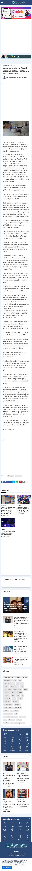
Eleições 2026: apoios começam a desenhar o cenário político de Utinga (21, 660)
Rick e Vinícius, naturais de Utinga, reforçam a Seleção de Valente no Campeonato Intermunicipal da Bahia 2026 (21, 621)
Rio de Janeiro (17, 707)
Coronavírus (20, 683)
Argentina (17, 677)
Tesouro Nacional (8, 717)
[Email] (23, 482)
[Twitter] (13, 482)
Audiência (25, 677)
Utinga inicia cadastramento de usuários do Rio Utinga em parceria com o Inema (23, 777)
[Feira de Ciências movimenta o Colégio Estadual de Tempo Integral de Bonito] (24, 499)
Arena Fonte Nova (8, 677)
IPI (22, 695)
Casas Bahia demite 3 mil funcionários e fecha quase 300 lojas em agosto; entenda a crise (8, 510)
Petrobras (17, 704)
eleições (6, 723)
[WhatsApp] (17, 482)
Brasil (14, 680)
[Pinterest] (20, 482)
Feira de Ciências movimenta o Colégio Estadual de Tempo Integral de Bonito (23, 509)
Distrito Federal (14, 686)
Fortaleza (19, 692)
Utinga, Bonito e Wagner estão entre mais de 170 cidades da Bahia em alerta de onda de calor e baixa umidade (21, 635)
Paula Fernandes (8, 704)
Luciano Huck (7, 698)
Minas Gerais (7, 701)
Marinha (19, 698)
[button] (2, 2)
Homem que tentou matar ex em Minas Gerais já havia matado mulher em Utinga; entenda (15, 607)
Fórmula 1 (6, 695)
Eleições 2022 (7, 689)
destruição (11, 720)
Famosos (6, 692)
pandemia (21, 723)
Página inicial (6, 65)
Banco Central (7, 680)
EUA (22, 686)
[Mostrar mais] (26, 482)
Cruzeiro (6, 686)
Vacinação (22, 717)
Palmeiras (15, 701)
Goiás (13, 695)
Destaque (12, 65)
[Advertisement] (16, 36)
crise (5, 720)
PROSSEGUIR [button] (7, 868)
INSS (18, 695)
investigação (14, 723)
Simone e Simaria (8, 714)
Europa (25, 689)
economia (18, 476)
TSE (16, 714)
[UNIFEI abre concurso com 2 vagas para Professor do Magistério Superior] (8, 649)
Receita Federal (7, 707)
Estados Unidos (17, 689)
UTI (16, 717)
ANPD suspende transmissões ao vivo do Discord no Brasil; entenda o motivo (8, 532)
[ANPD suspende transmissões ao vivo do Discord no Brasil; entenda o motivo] (8, 522)
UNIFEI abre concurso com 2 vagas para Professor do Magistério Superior (20, 649)
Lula (14, 698)
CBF (20, 680)
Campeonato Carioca (9, 683)
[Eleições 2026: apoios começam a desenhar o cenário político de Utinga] (8, 660)
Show (16, 710)
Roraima (6, 710)
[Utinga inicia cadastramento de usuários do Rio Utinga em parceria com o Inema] (23, 766)
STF (12, 710)
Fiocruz (13, 692)
